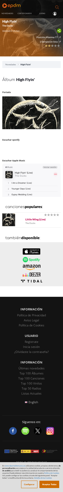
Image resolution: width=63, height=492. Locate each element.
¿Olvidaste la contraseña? (31, 352)
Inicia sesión (56, 13)
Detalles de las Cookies (43, 478)
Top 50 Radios (31, 388)
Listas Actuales (31, 393)
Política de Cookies (31, 325)
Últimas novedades (32, 368)
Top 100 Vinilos (31, 383)
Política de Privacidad (31, 315)
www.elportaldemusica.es (15, 466)
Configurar (29, 484)
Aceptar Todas (49, 484)
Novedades (10, 64)
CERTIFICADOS (24, 13)
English (33, 402)
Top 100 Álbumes (32, 373)
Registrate (31, 342)
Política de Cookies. (51, 473)
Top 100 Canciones (31, 378)
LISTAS (42, 13)
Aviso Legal (31, 320)
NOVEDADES (7, 13)
